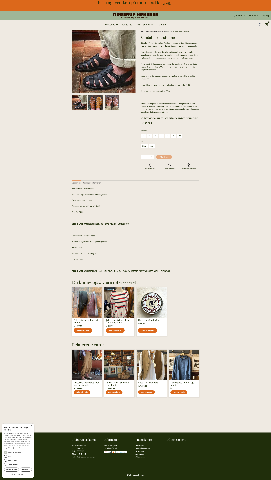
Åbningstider (140, 454)
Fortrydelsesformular (111, 448)
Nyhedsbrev (140, 451)
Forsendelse (140, 445)
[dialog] (18, 451)
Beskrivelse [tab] (76, 182)
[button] (116, 24)
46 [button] (174, 136)
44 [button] (161, 136)
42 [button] (149, 136)
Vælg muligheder (83, 330)
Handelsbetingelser (110, 445)
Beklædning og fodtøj (160, 31)
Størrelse (144, 130)
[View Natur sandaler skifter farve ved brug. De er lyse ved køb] (95, 102)
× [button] (31, 426)
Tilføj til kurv (164, 157)
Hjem (142, 31)
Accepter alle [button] (11, 469)
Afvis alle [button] (26, 469)
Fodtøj (170, 31)
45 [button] (168, 136)
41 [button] (143, 136)
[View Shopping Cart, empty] (266, 24)
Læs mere (22, 448)
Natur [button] (144, 146)
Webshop (149, 31)
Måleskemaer (140, 457)
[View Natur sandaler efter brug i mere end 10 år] (112, 102)
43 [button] (155, 136)
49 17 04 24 (82, 454)
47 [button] (180, 136)
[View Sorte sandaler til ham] (79, 102)
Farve (142, 141)
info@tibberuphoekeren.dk (85, 457)
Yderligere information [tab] (92, 182)
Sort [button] (151, 146)
